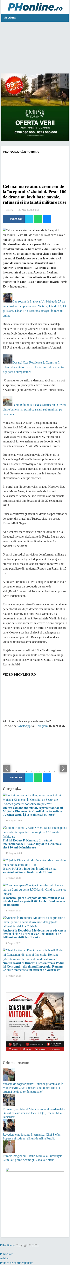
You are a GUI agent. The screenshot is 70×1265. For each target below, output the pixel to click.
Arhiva (4, 1258)
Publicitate (6, 1254)
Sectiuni (10, 17)
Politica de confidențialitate (16, 1262)
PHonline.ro (7, 1245)
